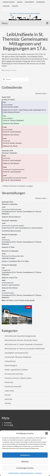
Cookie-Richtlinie (13, 473)
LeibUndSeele (6, 70)
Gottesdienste (10, 361)
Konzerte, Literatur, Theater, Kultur (18, 378)
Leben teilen (9, 391)
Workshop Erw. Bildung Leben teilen (13, 256)
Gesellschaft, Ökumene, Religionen (18, 357)
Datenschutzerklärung (27, 473)
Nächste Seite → (41, 93)
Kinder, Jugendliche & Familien (16, 370)
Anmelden (8, 423)
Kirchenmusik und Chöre (14, 374)
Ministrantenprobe (7, 283)
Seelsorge (8, 399)
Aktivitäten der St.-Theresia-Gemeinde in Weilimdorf (25, 348)
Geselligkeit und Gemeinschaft (16, 353)
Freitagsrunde (6, 270)
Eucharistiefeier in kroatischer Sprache (15, 178)
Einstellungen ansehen (25, 468)
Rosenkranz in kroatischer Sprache (13, 169)
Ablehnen (25, 461)
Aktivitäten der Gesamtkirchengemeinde (20, 336)
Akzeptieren (25, 455)
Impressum (38, 473)
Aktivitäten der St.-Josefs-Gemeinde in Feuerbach (23, 344)
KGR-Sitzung (6, 240)
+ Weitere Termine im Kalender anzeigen (17, 186)
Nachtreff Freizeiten (8, 293)
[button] (46, 433)
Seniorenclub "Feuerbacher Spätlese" (13, 225)
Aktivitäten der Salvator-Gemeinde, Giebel (21, 340)
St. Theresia (13, 70)
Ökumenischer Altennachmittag (11, 209)
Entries (8, 425)
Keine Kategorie (11, 365)
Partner (8, 395)
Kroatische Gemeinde (13, 386)
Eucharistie (6, 141)
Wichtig (8, 403)
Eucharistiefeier (8, 105)
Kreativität (9, 382)
